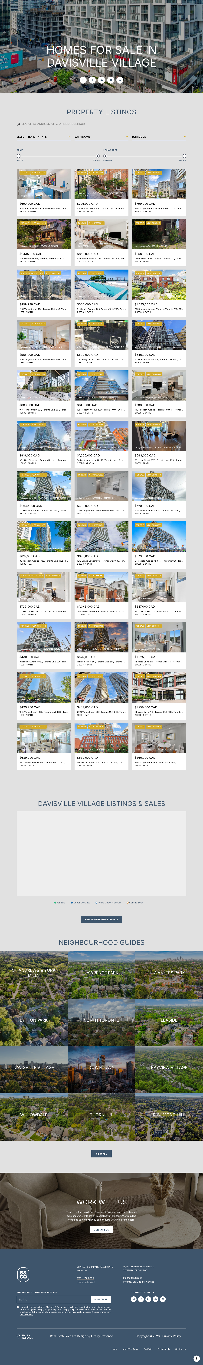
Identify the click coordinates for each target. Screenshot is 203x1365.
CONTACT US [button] (101, 1229)
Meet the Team (130, 1349)
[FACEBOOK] (92, 80)
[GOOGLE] (119, 80)
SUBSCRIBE (101, 1299)
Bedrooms (139, 136)
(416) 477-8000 (85, 1278)
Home (114, 1349)
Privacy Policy (26, 1314)
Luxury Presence (102, 1336)
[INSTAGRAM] (83, 80)
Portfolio (148, 1349)
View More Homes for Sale (101, 919)
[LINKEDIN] (101, 80)
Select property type (32, 136)
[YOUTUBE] (110, 80)
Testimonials (163, 1349)
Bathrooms (83, 136)
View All (101, 1153)
